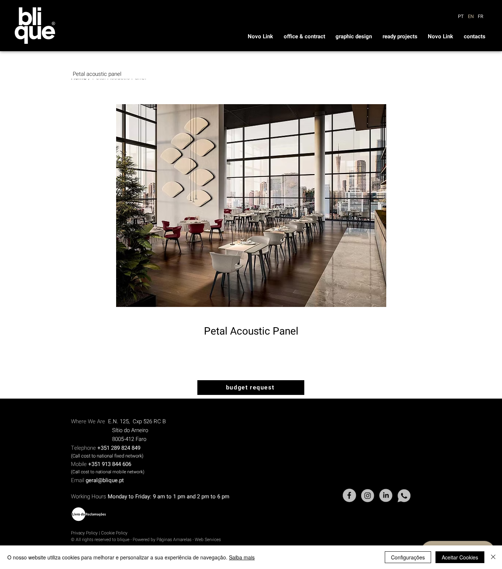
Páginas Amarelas (175, 539)
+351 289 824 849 (118, 448)
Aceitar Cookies (460, 557)
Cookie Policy (114, 533)
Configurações (408, 557)
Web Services (208, 539)
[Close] (493, 557)
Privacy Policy (84, 533)
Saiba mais (242, 557)
